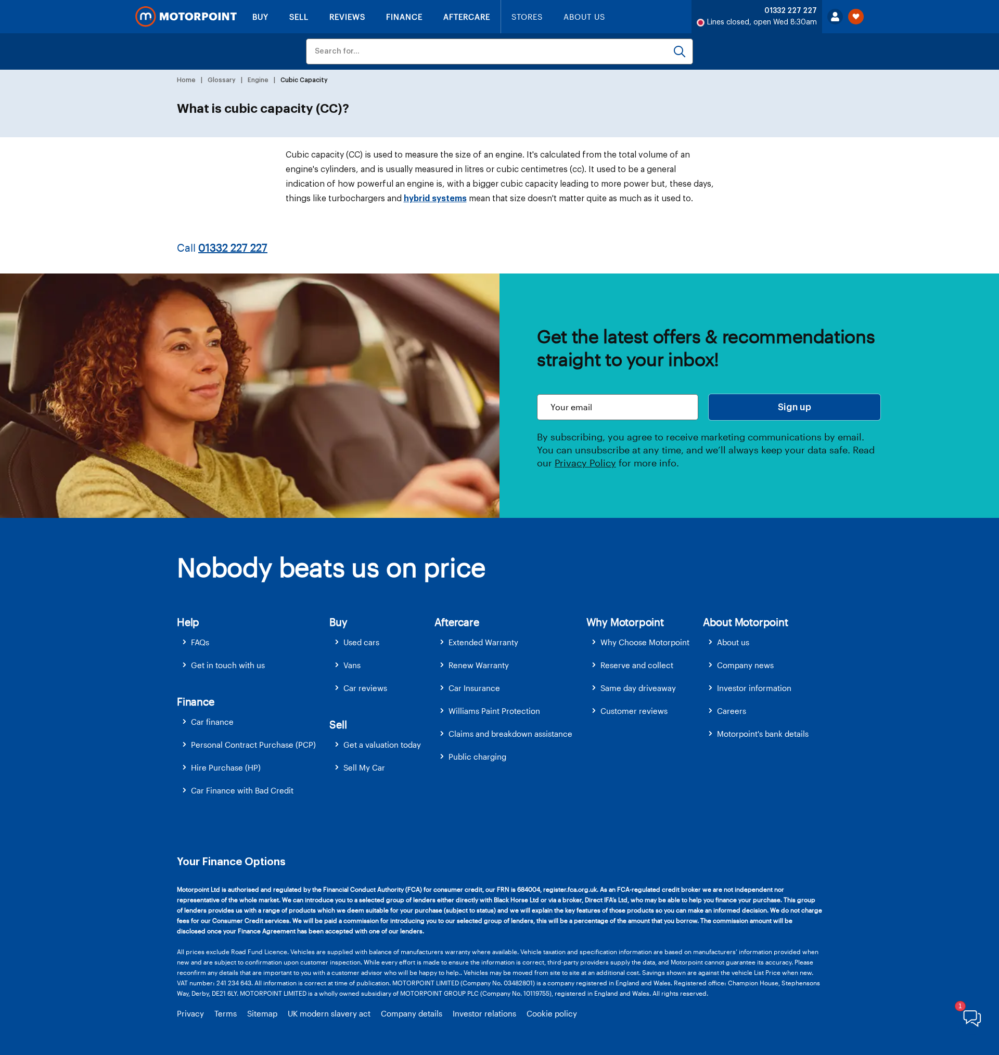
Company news (745, 665)
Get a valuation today (382, 744)
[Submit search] (679, 51)
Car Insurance (474, 688)
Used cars (361, 642)
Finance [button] (195, 701)
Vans (352, 665)
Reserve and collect (636, 665)
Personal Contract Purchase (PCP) (253, 744)
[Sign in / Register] (835, 16)
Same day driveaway (638, 688)
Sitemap (262, 1013)
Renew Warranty (479, 665)
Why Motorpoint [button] (625, 622)
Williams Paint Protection (494, 710)
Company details (411, 1013)
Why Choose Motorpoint (644, 642)
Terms (225, 1013)
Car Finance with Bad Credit (242, 790)
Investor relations (484, 1013)
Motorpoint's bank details (763, 733)
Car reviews (365, 688)
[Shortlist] (856, 16)
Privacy (190, 1013)
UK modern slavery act (329, 1013)
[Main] (186, 16)
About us (733, 642)
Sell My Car (364, 767)
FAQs (200, 642)
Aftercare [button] (456, 622)
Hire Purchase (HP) (226, 767)
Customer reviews (634, 710)
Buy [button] (338, 622)
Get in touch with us (228, 665)
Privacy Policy (585, 462)
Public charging (477, 756)
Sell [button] (338, 724)
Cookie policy (552, 1013)
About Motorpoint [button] (745, 622)
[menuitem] (253, 642)
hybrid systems (435, 198)
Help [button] (188, 622)
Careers (731, 710)
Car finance (212, 721)
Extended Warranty (483, 642)
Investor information (754, 688)
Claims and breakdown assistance (510, 733)
